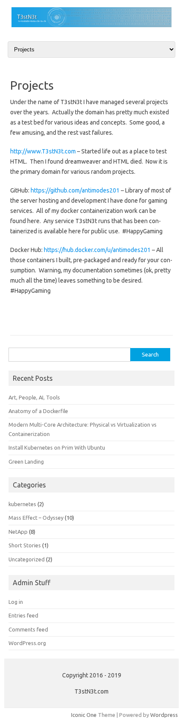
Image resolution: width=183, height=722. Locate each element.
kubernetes (22, 504)
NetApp (18, 532)
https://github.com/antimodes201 (75, 190)
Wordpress (164, 715)
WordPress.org (27, 643)
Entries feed (23, 615)
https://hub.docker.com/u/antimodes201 (97, 249)
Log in (16, 602)
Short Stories (25, 545)
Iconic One (84, 715)
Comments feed (28, 629)
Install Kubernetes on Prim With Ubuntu (57, 447)
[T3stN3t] (91, 25)
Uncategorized (27, 559)
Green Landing (26, 461)
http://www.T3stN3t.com (43, 151)
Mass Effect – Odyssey (36, 518)
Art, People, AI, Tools (34, 397)
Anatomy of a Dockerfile (38, 411)
